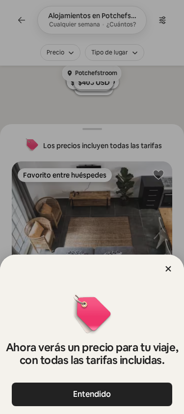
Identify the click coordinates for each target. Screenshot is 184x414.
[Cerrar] (168, 269)
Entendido (92, 394)
